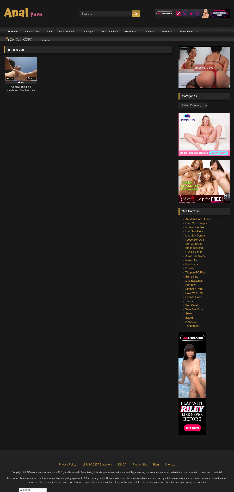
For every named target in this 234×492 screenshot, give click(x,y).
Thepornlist (192, 325)
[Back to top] (223, 481)
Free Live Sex (187, 31)
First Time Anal (110, 31)
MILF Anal (130, 31)
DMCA (122, 464)
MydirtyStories (194, 280)
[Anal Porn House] (24, 13)
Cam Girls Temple (196, 223)
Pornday (190, 284)
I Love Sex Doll (194, 239)
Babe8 (189, 317)
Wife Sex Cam (194, 309)
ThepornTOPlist (195, 272)
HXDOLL (190, 321)
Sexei (188, 313)
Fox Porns (191, 264)
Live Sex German (195, 235)
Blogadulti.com (194, 247)
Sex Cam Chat (194, 243)
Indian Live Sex (194, 227)
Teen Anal (149, 31)
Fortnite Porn (193, 297)
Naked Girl (191, 260)
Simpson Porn (194, 288)
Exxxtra (189, 268)
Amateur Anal (32, 31)
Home (14, 31)
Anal (49, 31)
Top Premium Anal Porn (20, 40)
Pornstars (46, 40)
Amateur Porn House (198, 219)
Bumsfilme (191, 276)
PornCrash (192, 305)
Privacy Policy (67, 464)
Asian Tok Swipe (195, 256)
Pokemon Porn (194, 293)
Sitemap (170, 464)
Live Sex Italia (193, 252)
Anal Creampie (67, 31)
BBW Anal (167, 31)
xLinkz (189, 301)
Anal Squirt (88, 31)
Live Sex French (195, 231)
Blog (156, 464)
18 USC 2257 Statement (97, 464)
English (26, 490)
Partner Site (140, 464)
